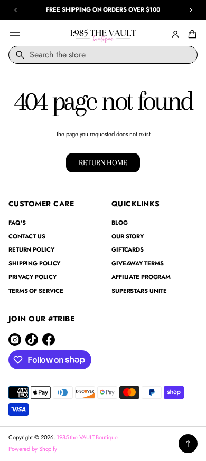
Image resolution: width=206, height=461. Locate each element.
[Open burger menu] (14, 34)
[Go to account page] (175, 34)
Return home (103, 162)
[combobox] (103, 54)
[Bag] (191, 34)
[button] (191, 34)
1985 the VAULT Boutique (87, 437)
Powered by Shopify (32, 449)
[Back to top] (188, 443)
